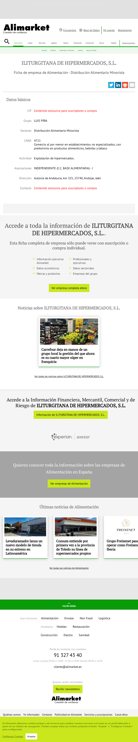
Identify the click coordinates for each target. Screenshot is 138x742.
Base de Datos (91, 30)
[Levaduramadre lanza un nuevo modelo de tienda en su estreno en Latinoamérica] (25, 537)
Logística (54, 43)
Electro (101, 43)
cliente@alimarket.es (68, 667)
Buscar (7, 41)
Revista (80, 50)
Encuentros (69, 30)
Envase (30, 43)
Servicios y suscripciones (98, 714)
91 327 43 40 (68, 655)
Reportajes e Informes (67, 50)
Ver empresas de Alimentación (69, 483)
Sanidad (113, 43)
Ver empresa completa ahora (69, 288)
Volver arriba (69, 606)
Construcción (89, 43)
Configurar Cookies (13, 736)
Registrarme (125, 30)
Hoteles (65, 43)
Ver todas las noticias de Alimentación (69, 568)
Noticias (53, 50)
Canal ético (121, 714)
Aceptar (31, 736)
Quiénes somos (12, 714)
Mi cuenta (109, 30)
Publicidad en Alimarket (68, 714)
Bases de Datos (91, 50)
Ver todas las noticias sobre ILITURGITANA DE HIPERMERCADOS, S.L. (69, 376)
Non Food (42, 43)
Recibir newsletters (128, 43)
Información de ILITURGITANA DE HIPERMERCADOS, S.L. (70, 415)
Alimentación (18, 43)
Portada (44, 50)
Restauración (78, 43)
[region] (69, 729)
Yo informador (31, 714)
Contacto (47, 714)
